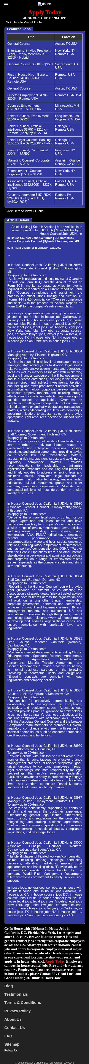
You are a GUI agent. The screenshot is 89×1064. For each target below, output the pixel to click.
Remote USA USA (68, 95)
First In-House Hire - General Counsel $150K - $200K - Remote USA (27, 78)
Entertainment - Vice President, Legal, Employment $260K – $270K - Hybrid (29, 54)
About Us (13, 1019)
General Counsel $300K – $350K (30, 64)
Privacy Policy (17, 1011)
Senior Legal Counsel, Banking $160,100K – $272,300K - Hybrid (30, 141)
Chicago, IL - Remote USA (64, 127)
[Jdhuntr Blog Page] (25, 1055)
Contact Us (14, 1028)
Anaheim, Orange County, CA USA (67, 162)
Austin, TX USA (66, 43)
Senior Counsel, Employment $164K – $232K (28, 117)
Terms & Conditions (22, 1002)
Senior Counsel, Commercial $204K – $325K (27, 152)
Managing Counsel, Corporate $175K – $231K (28, 162)
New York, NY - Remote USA (66, 52)
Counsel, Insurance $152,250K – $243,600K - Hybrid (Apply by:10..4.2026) (30, 198)
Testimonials (16, 994)
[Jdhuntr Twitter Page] (13, 1055)
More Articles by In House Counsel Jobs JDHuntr (61, 232)
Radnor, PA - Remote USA (64, 196)
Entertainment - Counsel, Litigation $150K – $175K (24, 172)
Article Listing (20, 227)
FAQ (8, 1036)
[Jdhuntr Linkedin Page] (19, 1055)
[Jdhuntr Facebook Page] (6, 1055)
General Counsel (19, 43)
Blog (8, 986)
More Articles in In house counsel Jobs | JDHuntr (46, 228)
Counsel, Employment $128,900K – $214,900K (24, 107)
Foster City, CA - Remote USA (66, 182)
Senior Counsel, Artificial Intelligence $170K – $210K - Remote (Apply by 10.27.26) (27, 129)
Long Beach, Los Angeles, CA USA (67, 117)
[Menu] (7, 3)
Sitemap (11, 1044)
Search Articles (43, 227)
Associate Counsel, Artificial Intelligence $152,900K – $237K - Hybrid (30, 184)
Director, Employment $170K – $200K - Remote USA (29, 96)
